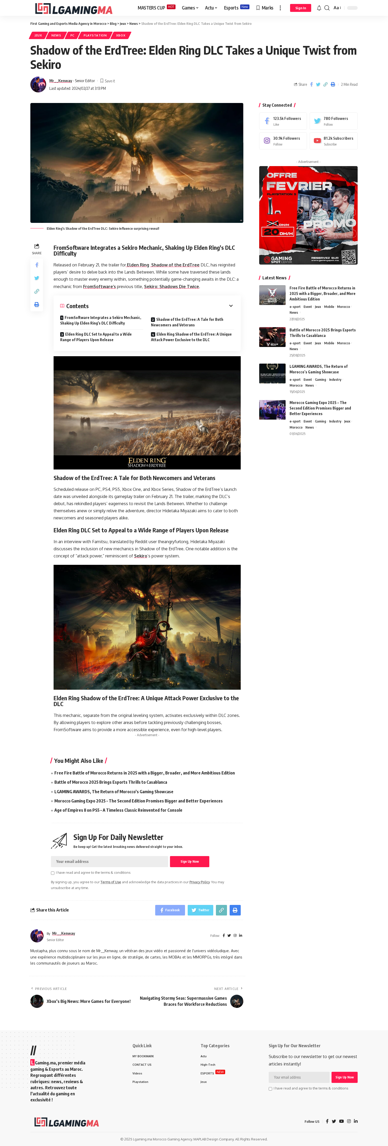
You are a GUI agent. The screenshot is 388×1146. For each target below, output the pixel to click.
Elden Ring (137, 264)
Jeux (38, 35)
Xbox (121, 35)
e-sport (295, 306)
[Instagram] (283, 141)
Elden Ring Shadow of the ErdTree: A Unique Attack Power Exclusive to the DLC (191, 337)
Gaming (320, 379)
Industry (335, 379)
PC (72, 35)
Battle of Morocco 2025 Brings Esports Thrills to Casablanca (110, 782)
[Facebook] (283, 121)
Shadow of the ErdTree (175, 264)
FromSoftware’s (99, 286)
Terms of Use (111, 882)
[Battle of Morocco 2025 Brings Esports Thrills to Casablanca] (272, 337)
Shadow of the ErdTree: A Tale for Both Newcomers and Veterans (187, 322)
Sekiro (140, 555)
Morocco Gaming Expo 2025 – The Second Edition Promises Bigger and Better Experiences (138, 801)
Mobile (329, 306)
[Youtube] (333, 141)
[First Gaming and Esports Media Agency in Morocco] (79, 8)
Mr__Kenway (60, 80)
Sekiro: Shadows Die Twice (171, 286)
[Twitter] (333, 121)
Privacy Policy (200, 882)
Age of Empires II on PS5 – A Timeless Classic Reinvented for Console (118, 810)
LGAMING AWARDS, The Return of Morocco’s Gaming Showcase (113, 791)
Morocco (343, 306)
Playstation (95, 35)
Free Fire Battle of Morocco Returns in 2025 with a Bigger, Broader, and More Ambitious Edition (144, 773)
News (56, 35)
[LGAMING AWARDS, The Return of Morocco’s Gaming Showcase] (272, 373)
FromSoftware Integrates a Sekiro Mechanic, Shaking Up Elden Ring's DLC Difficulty (100, 320)
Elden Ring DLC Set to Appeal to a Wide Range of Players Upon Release (96, 337)
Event (308, 306)
